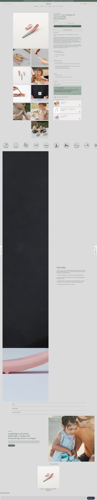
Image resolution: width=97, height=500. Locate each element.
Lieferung (15, 408)
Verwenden (56, 81)
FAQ (13, 404)
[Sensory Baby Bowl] (57, 117)
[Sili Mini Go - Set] (57, 103)
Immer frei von (16, 412)
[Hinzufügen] (80, 105)
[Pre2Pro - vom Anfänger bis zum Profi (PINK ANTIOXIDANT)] (48, 477)
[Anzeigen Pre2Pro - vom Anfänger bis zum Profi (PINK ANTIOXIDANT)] (40, 93)
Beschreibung (56, 32)
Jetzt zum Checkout (67, 26)
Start (54, 13)
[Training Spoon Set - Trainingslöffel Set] (57, 110)
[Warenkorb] (94, 4)
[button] (36, 6)
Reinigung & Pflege (57, 84)
